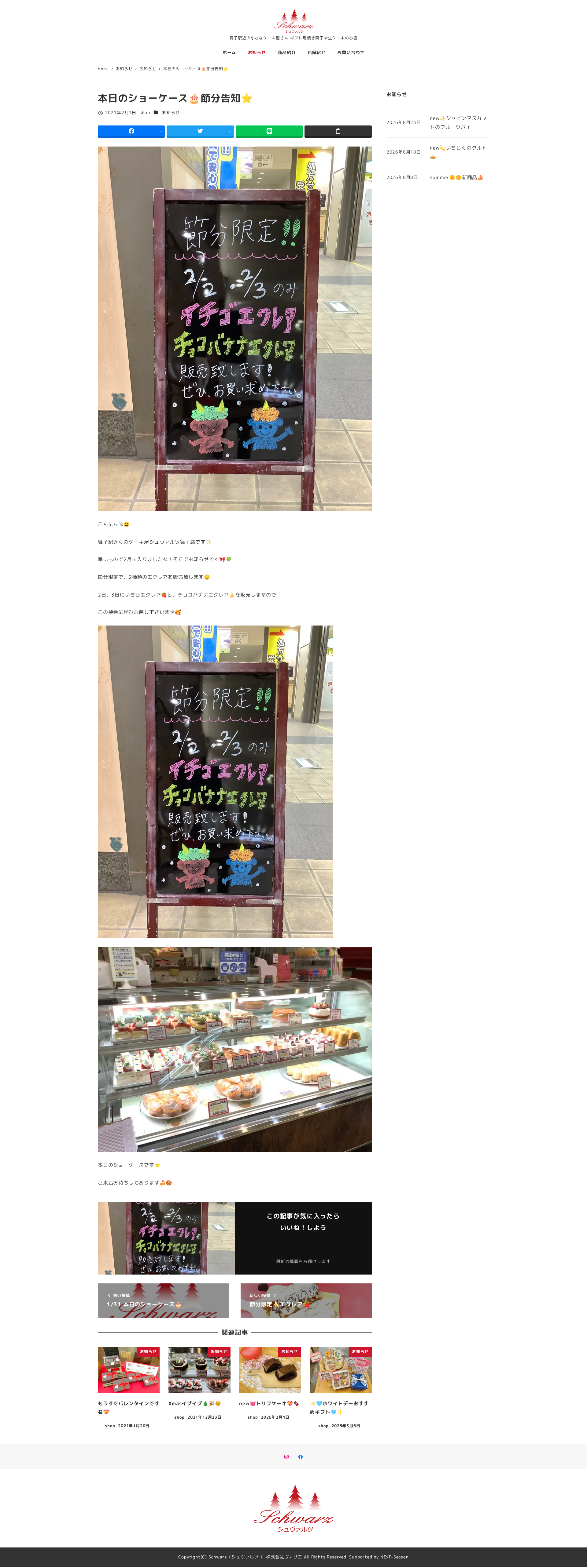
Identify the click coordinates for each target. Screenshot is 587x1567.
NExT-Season (394, 1557)
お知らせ (171, 113)
